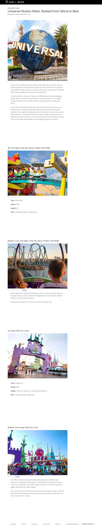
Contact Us (57, 524)
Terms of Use (35, 524)
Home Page (13, 524)
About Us (24, 524)
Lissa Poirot (12, 14)
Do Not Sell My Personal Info (72, 524)
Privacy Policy (46, 524)
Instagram (24, 290)
